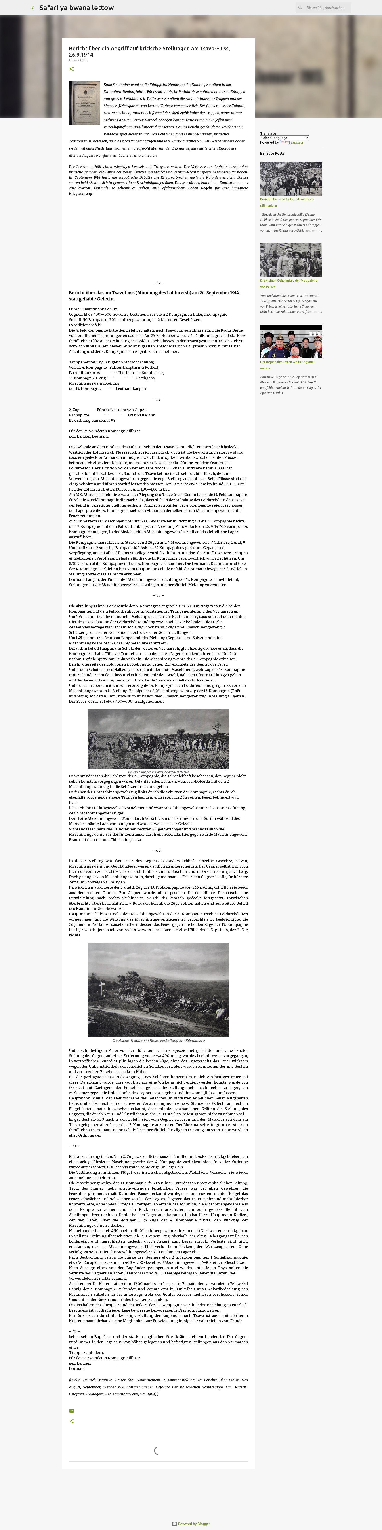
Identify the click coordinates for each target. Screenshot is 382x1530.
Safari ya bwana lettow (77, 7)
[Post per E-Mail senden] (71, 1412)
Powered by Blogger (193, 1524)
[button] (71, 69)
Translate (295, 142)
